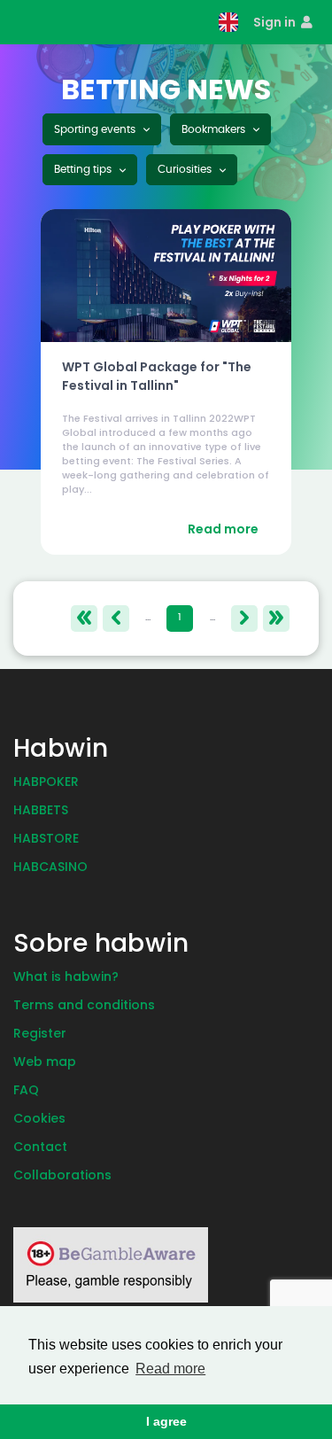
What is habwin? (66, 976)
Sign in (275, 22)
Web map (44, 1061)
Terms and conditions (84, 1005)
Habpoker (46, 781)
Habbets (40, 810)
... (148, 617)
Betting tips (84, 169)
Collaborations (62, 1175)
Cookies (39, 1118)
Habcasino (50, 866)
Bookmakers (214, 129)
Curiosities (186, 169)
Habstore (46, 838)
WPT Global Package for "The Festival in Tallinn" (156, 376)
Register (39, 1033)
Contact (40, 1146)
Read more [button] (170, 1368)
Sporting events (96, 129)
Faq (26, 1090)
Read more (223, 529)
